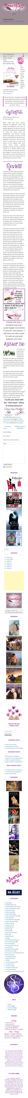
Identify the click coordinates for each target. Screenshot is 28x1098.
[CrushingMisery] (14, 839)
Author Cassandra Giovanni (13, 760)
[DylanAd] (14, 491)
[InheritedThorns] (14, 823)
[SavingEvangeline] (14, 807)
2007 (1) (8, 563)
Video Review (9, 958)
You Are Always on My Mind (13, 771)
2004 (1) (8, 568)
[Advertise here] (14, 887)
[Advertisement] (14, 39)
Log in (9, 1004)
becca (23, 21)
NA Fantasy (8, 943)
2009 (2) (8, 561)
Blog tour (7, 928)
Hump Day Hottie (10, 932)
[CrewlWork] (14, 651)
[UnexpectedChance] (14, 545)
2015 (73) (8, 557)
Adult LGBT (8, 917)
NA (18, 417)
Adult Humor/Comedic (11, 916)
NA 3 (8, 421)
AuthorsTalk (8, 925)
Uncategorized (9, 956)
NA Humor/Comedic (10, 945)
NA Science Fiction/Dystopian (13, 952)
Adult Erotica (8, 910)
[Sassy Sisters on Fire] (14, 993)
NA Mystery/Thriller (10, 949)
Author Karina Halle (10, 773)
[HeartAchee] (14, 635)
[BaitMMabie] (14, 507)
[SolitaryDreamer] (14, 682)
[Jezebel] (14, 790)
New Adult (13, 421)
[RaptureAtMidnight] (14, 667)
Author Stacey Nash (10, 744)
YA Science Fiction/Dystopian (13, 971)
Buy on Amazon (7, 93)
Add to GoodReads (8, 91)
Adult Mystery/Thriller (11, 919)
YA (6, 960)
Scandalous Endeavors (11, 746)
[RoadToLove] (14, 871)
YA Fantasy (8, 964)
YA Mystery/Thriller (10, 967)
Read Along (8, 954)
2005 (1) (8, 566)
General (7, 930)
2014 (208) (9, 559)
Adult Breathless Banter (11, 906)
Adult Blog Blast (9, 904)
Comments (12, 1008)
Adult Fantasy (9, 912)
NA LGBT (8, 947)
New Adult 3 (20, 421)
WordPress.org (12, 1009)
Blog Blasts (8, 927)
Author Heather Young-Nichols (13, 761)
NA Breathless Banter (11, 940)
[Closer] (14, 855)
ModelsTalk (8, 936)
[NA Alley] (14, 895)
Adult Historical (9, 914)
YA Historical (8, 965)
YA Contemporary (10, 962)
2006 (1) (8, 565)
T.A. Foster (10, 56)
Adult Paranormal (10, 921)
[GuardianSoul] (14, 698)
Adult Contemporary (10, 908)
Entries (11, 1006)
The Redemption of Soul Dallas (14, 748)
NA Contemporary (10, 941)
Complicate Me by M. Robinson (14, 770)
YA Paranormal (9, 969)
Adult (6, 903)
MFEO (7, 934)
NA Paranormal (9, 951)
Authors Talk (8, 923)
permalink (20, 422)
